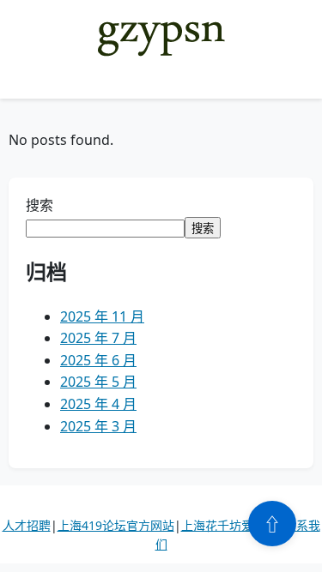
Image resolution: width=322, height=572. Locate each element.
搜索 (39, 205)
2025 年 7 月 (98, 337)
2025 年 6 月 (98, 360)
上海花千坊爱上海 (229, 525)
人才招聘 (27, 525)
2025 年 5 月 (98, 381)
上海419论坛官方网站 (116, 525)
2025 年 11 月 (102, 316)
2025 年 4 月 (98, 403)
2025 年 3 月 (98, 426)
